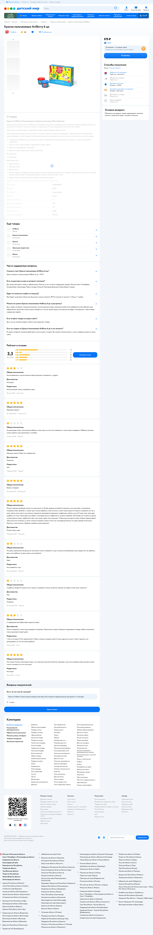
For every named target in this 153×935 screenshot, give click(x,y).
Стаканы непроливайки (84, 785)
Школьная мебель (82, 735)
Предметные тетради (38, 748)
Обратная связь (45, 821)
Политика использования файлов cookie (51, 815)
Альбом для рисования (38, 758)
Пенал (33, 764)
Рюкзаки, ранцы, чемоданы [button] (16, 736)
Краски (44, 22)
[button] (143, 15)
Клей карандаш (36, 769)
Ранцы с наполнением (84, 759)
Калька (56, 735)
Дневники (34, 725)
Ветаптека (125, 812)
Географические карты (84, 767)
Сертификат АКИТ (46, 818)
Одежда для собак (127, 809)
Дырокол (34, 784)
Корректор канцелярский (39, 782)
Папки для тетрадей (37, 751)
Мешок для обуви (82, 740)
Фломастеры (35, 779)
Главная (7, 22)
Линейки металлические (62, 769)
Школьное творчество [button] (15, 741)
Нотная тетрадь (36, 745)
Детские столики (82, 732)
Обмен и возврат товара (48, 804)
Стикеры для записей (60, 766)
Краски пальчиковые (58, 22)
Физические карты (83, 769)
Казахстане (22, 840)
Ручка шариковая (36, 771)
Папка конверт (59, 779)
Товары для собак (127, 804)
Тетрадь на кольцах (37, 740)
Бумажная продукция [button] (14, 725)
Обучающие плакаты (83, 772)
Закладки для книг (59, 740)
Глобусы (79, 762)
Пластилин (80, 775)
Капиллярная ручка (60, 727)
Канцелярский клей (60, 756)
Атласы (79, 764)
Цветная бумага (82, 782)
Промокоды (44, 809)
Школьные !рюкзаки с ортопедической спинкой (85, 751)
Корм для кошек (127, 802)
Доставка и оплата (46, 799)
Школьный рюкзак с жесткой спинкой (86, 755)
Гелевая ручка (35, 766)
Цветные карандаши (60, 745)
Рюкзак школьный (82, 738)
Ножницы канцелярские (62, 753)
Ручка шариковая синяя (61, 751)
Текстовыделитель (60, 725)
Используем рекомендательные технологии (18, 838)
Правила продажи (46, 807)
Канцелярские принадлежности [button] (13, 729)
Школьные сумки (82, 745)
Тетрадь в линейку (37, 732)
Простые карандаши (60, 764)
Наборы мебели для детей (85, 730)
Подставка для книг (60, 743)
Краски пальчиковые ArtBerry (79, 22)
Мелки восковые (82, 777)
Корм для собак (127, 807)
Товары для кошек (127, 799)
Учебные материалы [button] (14, 739)
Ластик (33, 777)
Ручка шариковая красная (85, 725)
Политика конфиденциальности (50, 812)
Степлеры (57, 732)
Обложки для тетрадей (38, 727)
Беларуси (31, 840)
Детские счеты (58, 758)
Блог (96, 814)
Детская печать (59, 777)
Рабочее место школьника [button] (16, 733)
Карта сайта (44, 823)
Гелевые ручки (58, 730)
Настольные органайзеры (62, 748)
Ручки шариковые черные (62, 784)
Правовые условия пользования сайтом (31, 836)
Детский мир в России (11, 840)
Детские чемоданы (83, 743)
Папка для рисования (83, 727)
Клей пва (57, 771)
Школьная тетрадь (37, 738)
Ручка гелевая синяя (60, 782)
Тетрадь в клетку (36, 730)
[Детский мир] (21, 8)
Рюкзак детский (82, 748)
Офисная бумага (36, 735)
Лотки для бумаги (59, 774)
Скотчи (33, 774)
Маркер (56, 738)
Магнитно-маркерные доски (86, 780)
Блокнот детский (36, 753)
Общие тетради (36, 756)
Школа (14, 22)
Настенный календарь (38, 743)
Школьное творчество (29, 22)
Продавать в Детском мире (49, 802)
